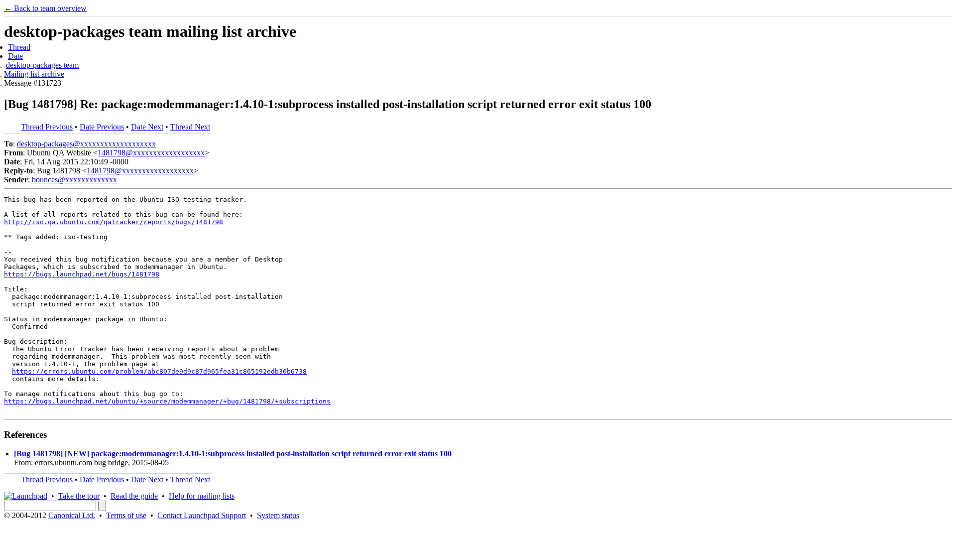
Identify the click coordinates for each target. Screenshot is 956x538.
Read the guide (134, 496)
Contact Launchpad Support (201, 515)
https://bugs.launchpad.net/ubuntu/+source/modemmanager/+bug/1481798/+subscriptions (167, 401)
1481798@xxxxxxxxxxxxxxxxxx (151, 152)
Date (15, 56)
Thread (19, 47)
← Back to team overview (45, 8)
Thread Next (190, 127)
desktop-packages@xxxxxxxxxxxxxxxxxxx (86, 143)
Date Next (147, 127)
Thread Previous (47, 127)
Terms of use (126, 515)
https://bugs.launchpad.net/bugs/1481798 (81, 274)
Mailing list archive (34, 74)
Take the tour (79, 496)
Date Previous (102, 127)
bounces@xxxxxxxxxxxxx (74, 179)
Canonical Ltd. (71, 515)
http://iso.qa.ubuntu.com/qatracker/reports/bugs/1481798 (113, 222)
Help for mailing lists (202, 496)
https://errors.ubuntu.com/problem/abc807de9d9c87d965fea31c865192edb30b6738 (159, 371)
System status (278, 515)
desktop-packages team (42, 65)
